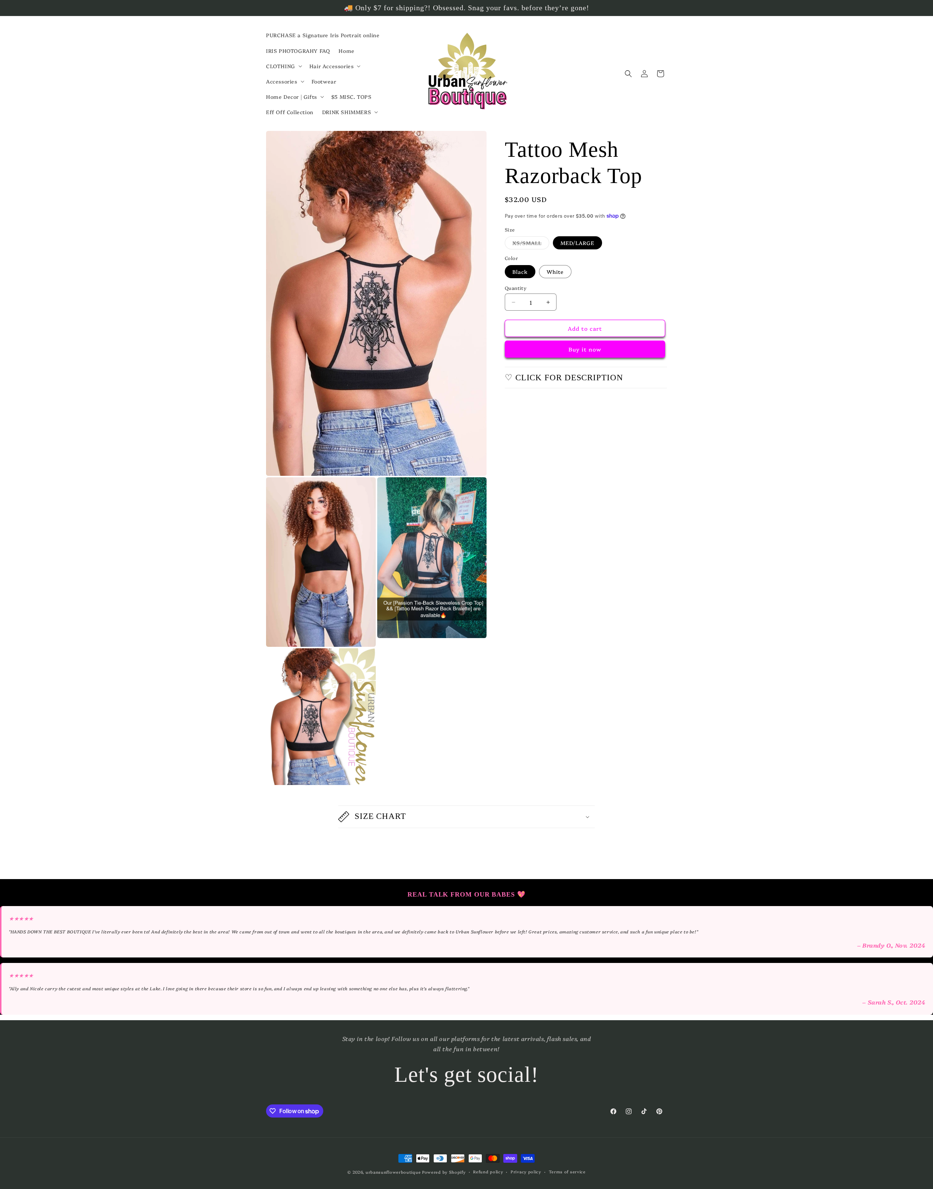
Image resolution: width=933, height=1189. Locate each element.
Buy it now (585, 349)
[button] (283, 66)
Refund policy (488, 1171)
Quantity (515, 287)
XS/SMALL (530, 244)
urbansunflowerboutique (393, 1172)
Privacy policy (526, 1171)
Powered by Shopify (444, 1172)
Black (520, 271)
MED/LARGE (577, 242)
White (555, 271)
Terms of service (567, 1171)
